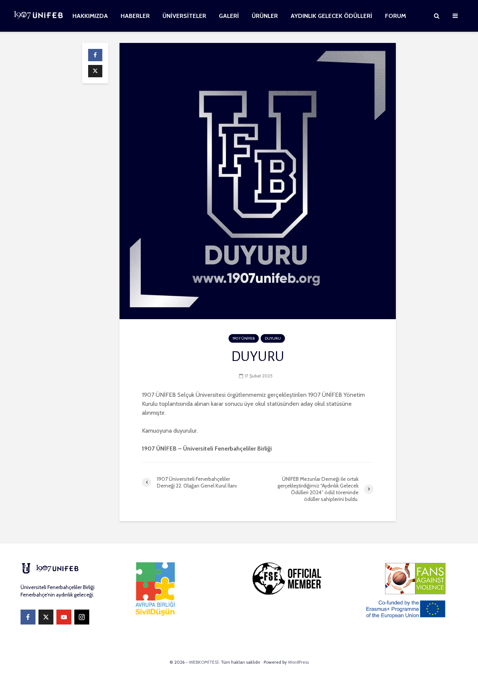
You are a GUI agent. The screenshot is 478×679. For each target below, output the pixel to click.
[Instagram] (81, 617)
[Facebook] (28, 617)
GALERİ (229, 15)
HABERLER (135, 15)
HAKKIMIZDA (90, 15)
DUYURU (273, 338)
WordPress (298, 662)
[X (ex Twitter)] (45, 617)
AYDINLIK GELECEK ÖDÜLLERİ (331, 15)
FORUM (395, 15)
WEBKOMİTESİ (203, 662)
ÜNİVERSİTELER (184, 15)
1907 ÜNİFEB (244, 338)
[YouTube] (63, 617)
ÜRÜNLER (265, 15)
